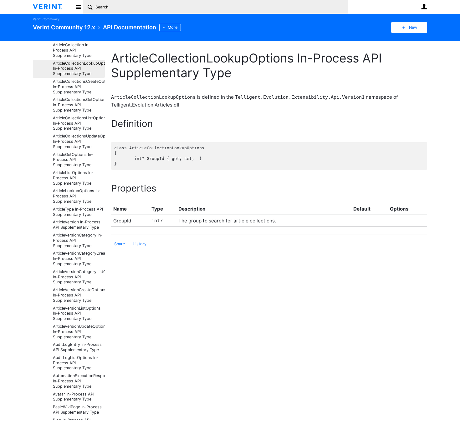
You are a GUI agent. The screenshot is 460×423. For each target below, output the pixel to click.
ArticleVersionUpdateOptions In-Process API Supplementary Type (79, 331)
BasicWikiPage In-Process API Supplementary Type (77, 410)
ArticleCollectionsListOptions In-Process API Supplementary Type (79, 123)
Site (78, 7)
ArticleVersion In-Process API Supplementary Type (76, 225)
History (139, 243)
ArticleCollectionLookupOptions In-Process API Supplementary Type (79, 68)
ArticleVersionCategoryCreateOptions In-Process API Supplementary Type (79, 258)
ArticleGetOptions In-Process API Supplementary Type (73, 159)
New (413, 27)
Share (119, 243)
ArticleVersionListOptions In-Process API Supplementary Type (77, 313)
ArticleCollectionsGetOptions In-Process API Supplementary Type (79, 104)
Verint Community (46, 19)
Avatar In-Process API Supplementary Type (73, 397)
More (172, 27)
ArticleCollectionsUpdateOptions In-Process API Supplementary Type (79, 141)
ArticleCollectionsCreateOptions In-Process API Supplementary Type (79, 86)
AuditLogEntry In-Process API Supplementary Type (77, 347)
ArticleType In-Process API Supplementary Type (78, 212)
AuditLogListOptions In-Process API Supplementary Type (75, 363)
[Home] (52, 7)
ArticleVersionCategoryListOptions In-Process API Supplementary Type (79, 277)
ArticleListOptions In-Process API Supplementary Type (73, 178)
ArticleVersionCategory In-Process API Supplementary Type (78, 240)
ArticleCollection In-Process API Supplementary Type (72, 50)
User (424, 6)
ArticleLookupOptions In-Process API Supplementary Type (76, 196)
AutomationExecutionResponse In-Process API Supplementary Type (79, 381)
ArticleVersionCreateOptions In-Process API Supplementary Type (79, 295)
